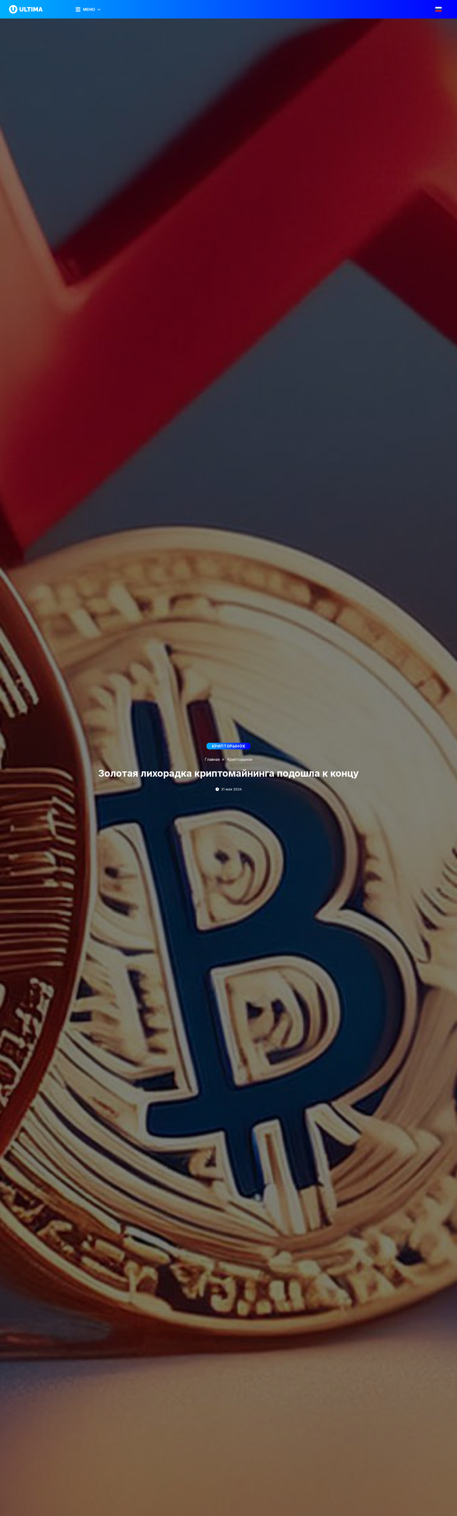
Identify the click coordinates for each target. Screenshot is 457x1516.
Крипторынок (239, 759)
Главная (212, 759)
